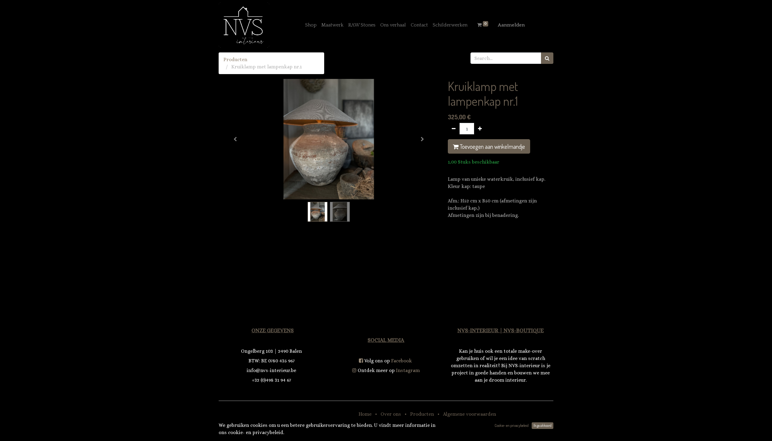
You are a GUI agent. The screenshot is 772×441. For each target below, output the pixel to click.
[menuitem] (311, 25)
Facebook (401, 361)
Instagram (408, 370)
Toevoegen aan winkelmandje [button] (492, 146)
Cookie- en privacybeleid (512, 425)
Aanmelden (511, 25)
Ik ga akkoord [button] (542, 425)
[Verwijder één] (454, 128)
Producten (235, 59)
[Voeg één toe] (480, 128)
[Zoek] (547, 58)
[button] (235, 139)
